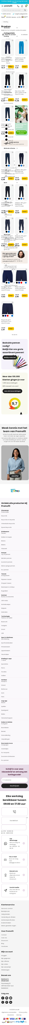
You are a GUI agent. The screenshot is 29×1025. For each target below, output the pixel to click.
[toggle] (2, 6)
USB (2, 633)
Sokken (3, 675)
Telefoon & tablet (6, 618)
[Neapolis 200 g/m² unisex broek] (21, 225)
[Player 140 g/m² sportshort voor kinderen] (7, 309)
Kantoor (4, 595)
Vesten (8, 57)
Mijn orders (4, 964)
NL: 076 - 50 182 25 (7, 831)
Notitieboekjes (5, 604)
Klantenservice (8, 905)
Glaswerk (4, 548)
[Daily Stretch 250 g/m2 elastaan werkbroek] (7, 47)
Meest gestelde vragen (8, 926)
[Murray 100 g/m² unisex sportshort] (7, 276)
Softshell (8, 66)
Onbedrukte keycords (8, 523)
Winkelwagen (5, 970)
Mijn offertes (5, 961)
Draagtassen (5, 575)
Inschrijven (14, 786)
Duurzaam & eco (7, 743)
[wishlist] (12, 40)
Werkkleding (7, 92)
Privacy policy (23, 1012)
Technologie (5, 616)
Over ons (4, 938)
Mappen (3, 608)
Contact (4, 935)
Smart (3, 629)
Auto (2, 693)
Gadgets (4, 625)
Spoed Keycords (6, 527)
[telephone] (18, 6)
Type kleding (7, 89)
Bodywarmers (10, 72)
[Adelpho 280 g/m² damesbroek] (21, 159)
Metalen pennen (6, 558)
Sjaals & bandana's (10, 100)
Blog (2, 943)
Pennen (3, 553)
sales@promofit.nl (8, 261)
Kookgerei (4, 724)
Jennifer (15, 476)
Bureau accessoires (7, 597)
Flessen (3, 533)
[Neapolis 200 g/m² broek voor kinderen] (7, 225)
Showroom (4, 940)
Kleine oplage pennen (8, 566)
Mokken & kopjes (6, 537)
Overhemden (10, 69)
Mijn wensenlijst (6, 967)
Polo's (3, 668)
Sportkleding (5, 639)
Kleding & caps (6, 658)
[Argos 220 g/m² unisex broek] (7, 159)
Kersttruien (9, 60)
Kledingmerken (8, 95)
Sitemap (19, 1015)
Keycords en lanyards (8, 520)
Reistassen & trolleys (7, 587)
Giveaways (5, 510)
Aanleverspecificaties (8, 920)
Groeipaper (4, 745)
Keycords (4, 516)
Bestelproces (5, 911)
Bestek (3, 731)
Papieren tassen (6, 579)
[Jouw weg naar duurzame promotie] (21, 114)
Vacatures (4, 946)
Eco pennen (5, 570)
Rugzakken (4, 591)
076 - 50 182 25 (18, 261)
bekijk (24, 66)
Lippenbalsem (5, 650)
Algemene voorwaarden (9, 1012)
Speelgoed (4, 710)
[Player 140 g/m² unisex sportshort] (21, 276)
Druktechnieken (6, 923)
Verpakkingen (5, 739)
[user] (22, 6)
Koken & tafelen (6, 722)
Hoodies (3, 672)
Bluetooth (4, 622)
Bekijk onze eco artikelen (21, 132)
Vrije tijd (4, 701)
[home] (8, 6)
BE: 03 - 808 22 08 (7, 833)
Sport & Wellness (7, 637)
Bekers (3, 545)
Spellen (3, 706)
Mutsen (6, 97)
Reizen (3, 702)
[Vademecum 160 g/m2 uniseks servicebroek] (21, 47)
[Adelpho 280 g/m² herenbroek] (21, 192)
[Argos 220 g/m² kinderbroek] (7, 113)
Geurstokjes (5, 654)
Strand (3, 685)
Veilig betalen (5, 914)
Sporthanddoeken (7, 643)
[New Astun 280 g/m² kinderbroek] (7, 80)
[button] (11, 17)
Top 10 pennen (5, 554)
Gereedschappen (6, 718)
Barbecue (4, 689)
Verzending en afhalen (8, 917)
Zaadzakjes (4, 749)
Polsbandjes (5, 512)
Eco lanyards (5, 752)
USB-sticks (4, 600)
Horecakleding (5, 735)
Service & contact (7, 908)
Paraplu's (4, 681)
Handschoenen (8, 103)
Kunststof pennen (6, 562)
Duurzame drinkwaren (8, 756)
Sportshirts (4, 664)
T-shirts (3, 660)
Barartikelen (5, 727)
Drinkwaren (5, 531)
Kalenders (4, 612)
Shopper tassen (6, 583)
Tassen (3, 574)
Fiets (2, 697)
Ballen (3, 714)
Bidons (3, 541)
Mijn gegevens (5, 958)
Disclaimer (10, 1015)
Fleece (8, 63)
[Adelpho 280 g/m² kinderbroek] (7, 192)
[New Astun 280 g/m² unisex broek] (21, 80)
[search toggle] (25, 10)
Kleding (6, 21)
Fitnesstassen (5, 647)
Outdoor (4, 680)
